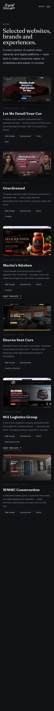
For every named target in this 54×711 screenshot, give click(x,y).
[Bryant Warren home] (9, 6)
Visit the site (12, 296)
